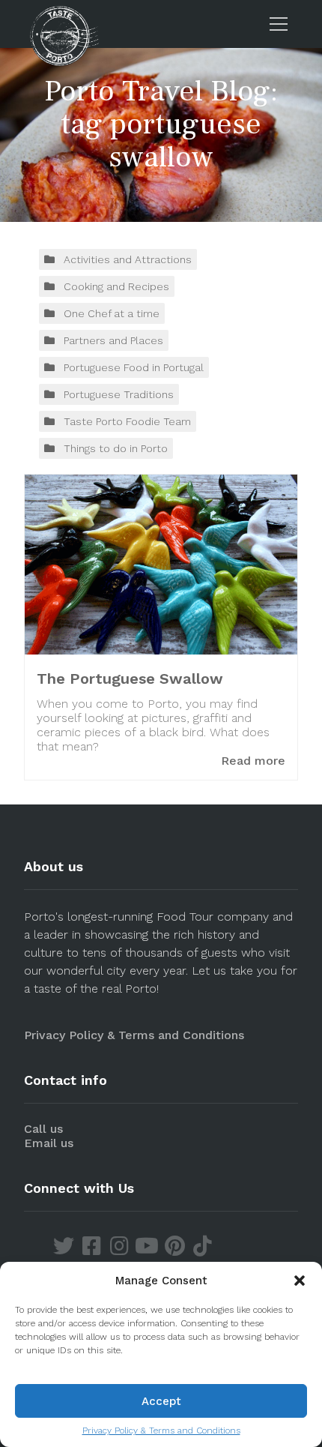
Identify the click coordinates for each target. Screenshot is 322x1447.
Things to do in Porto (116, 448)
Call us (43, 1129)
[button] (299, 1280)
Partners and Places (113, 340)
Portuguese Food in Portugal (134, 367)
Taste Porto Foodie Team (127, 421)
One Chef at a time (112, 313)
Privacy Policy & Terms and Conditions (161, 1430)
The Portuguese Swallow (130, 679)
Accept (161, 1401)
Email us (48, 1143)
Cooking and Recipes (116, 286)
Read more (253, 760)
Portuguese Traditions (119, 394)
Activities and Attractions (128, 259)
